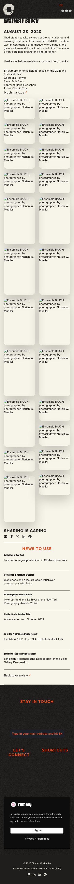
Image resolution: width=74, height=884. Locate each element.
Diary (55, 769)
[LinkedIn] (34, 874)
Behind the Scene (55, 782)
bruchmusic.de (14, 92)
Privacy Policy (20, 868)
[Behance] (39, 874)
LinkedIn (19, 778)
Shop (55, 787)
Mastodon (19, 774)
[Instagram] (29, 874)
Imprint (33, 868)
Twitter (19, 769)
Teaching (55, 773)
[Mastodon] (45, 874)
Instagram (19, 765)
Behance (19, 782)
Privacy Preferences (37, 838)
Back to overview (16, 675)
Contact (55, 791)
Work (55, 760)
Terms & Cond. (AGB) (50, 868)
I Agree (37, 830)
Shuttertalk (55, 778)
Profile (55, 764)
